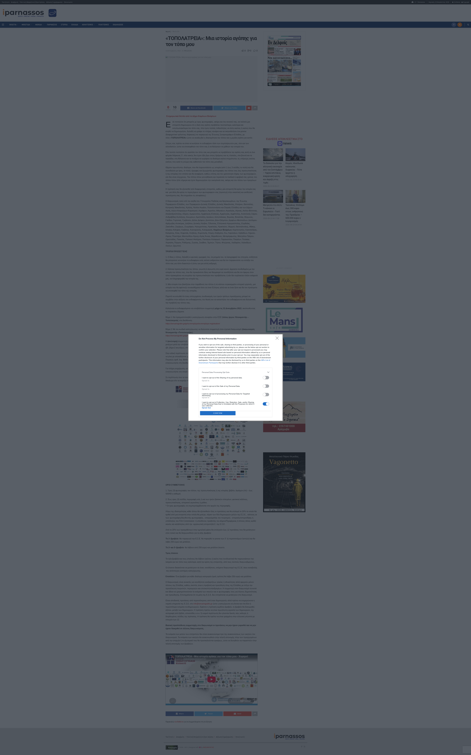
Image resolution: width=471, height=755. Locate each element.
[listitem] (235, 372)
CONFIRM (217, 413)
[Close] (278, 339)
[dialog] (235, 377)
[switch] (266, 377)
